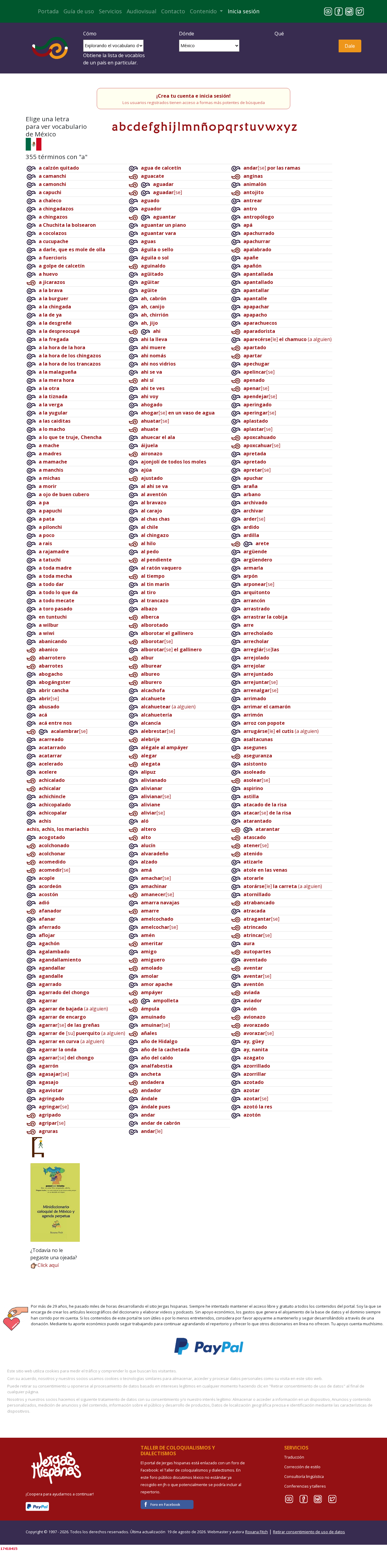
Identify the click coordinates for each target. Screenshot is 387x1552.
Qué (279, 33)
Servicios (110, 11)
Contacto (173, 11)
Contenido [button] (204, 11)
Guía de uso (78, 11)
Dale (350, 46)
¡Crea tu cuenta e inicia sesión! (193, 96)
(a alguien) (73, 1008)
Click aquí (48, 1265)
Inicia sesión (243, 11)
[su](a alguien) (82, 1033)
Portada (48, 11)
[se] (49, 698)
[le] (151, 1131)
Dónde (186, 33)
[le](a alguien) (287, 339)
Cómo (89, 33)
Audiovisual (141, 11)
